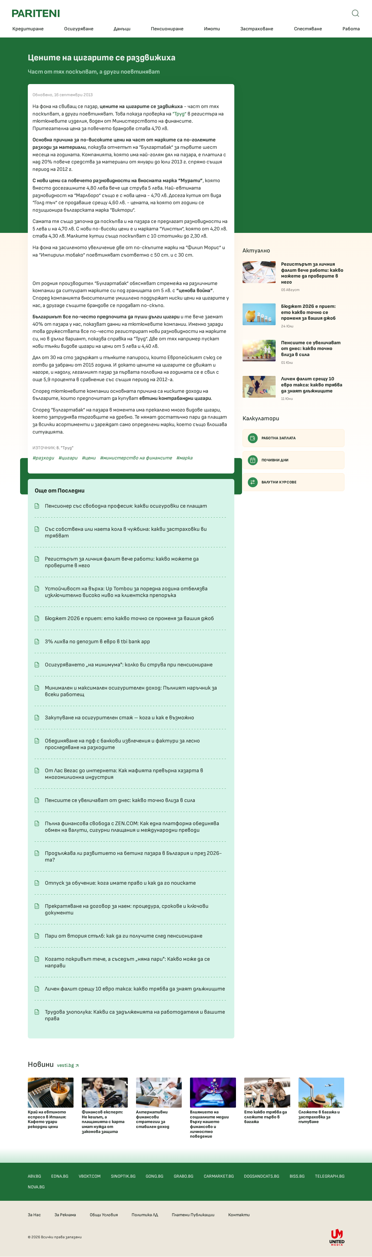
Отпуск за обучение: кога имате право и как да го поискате (120, 883)
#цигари (67, 458)
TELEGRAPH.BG (329, 1176)
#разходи (43, 458)
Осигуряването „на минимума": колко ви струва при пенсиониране (129, 664)
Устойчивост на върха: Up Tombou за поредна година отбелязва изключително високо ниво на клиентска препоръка (126, 592)
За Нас (34, 1215)
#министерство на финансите (136, 458)
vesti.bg (66, 1065)
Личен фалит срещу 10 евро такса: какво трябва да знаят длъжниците (135, 989)
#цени (89, 458)
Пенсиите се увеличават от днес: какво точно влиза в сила (120, 800)
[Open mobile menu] (355, 13)
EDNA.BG (59, 1176)
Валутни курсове (279, 482)
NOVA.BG (36, 1187)
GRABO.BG (183, 1176)
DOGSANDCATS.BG (261, 1176)
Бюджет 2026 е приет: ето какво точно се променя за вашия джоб (129, 618)
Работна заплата (279, 438)
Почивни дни (275, 460)
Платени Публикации (193, 1215)
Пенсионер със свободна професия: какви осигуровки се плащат (126, 506)
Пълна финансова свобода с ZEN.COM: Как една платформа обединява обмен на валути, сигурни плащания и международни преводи (132, 826)
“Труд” (179, 114)
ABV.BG (34, 1176)
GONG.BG (154, 1176)
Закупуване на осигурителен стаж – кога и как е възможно (119, 717)
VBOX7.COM (90, 1176)
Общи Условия (104, 1215)
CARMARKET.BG (219, 1176)
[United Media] (337, 1237)
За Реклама (65, 1215)
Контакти (239, 1215)
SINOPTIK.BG (123, 1176)
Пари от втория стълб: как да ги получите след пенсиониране (123, 936)
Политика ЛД (145, 1215)
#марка (184, 458)
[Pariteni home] (35, 13)
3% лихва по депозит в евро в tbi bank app (97, 641)
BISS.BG (297, 1176)
